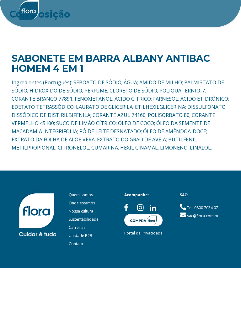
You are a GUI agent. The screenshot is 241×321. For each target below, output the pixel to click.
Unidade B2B (80, 235)
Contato (76, 243)
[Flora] (29, 12)
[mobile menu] (205, 12)
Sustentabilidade (84, 219)
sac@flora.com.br (203, 215)
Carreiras (77, 227)
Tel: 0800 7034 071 (203, 207)
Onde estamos (82, 203)
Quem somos (81, 194)
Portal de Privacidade (143, 233)
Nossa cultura (81, 211)
